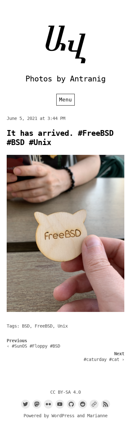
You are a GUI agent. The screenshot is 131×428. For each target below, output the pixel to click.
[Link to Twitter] (25, 404)
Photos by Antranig (65, 78)
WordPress (63, 415)
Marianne (97, 415)
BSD (26, 325)
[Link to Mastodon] (36, 404)
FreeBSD (43, 325)
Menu (65, 100)
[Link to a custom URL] (94, 404)
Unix (63, 325)
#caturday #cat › (104, 359)
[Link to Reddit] (82, 404)
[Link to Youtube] (59, 404)
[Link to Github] (71, 404)
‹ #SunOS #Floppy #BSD (33, 346)
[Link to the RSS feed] (105, 404)
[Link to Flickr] (48, 404)
